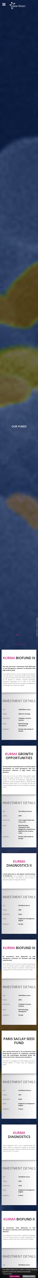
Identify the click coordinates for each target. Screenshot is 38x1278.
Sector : (5, 724)
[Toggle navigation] (4, 4)
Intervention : (6, 718)
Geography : (6, 729)
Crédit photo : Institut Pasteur (37, 627)
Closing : (5, 714)
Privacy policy (7, 1274)
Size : (4, 709)
